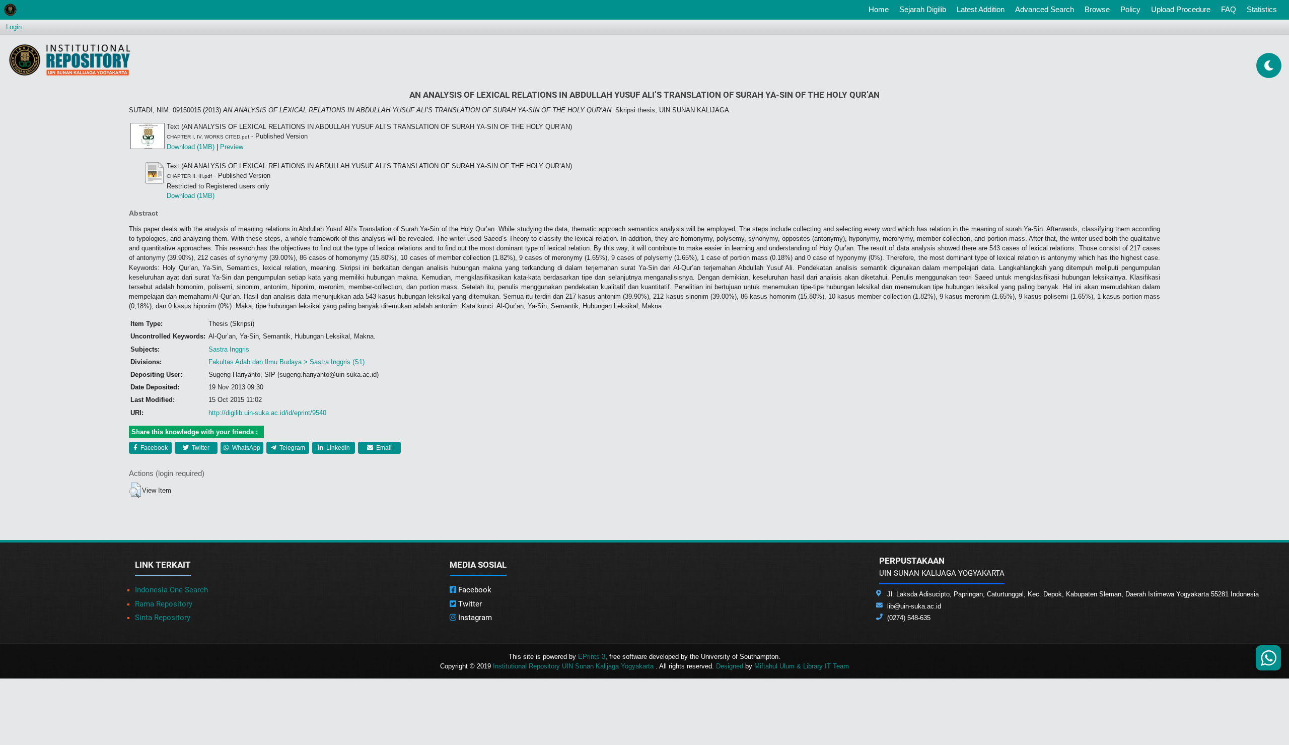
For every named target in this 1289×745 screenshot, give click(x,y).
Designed (729, 666)
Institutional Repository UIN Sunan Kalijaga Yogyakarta (574, 666)
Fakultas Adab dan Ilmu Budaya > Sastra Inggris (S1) (286, 362)
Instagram (474, 617)
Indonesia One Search (171, 589)
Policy (1130, 9)
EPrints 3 (591, 656)
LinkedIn (337, 447)
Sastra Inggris (228, 349)
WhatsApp (245, 447)
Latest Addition (981, 9)
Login (14, 27)
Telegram (291, 447)
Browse (1097, 9)
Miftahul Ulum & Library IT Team (801, 666)
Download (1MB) (190, 147)
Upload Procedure (1180, 9)
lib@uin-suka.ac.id (914, 606)
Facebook (153, 447)
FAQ (1228, 9)
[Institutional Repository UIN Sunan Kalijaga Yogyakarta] (69, 59)
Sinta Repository (162, 617)
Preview (231, 147)
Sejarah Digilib (922, 9)
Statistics (1262, 9)
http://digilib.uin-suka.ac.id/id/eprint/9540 (267, 413)
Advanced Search (1044, 9)
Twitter (199, 447)
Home (881, 9)
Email (383, 447)
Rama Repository (163, 603)
